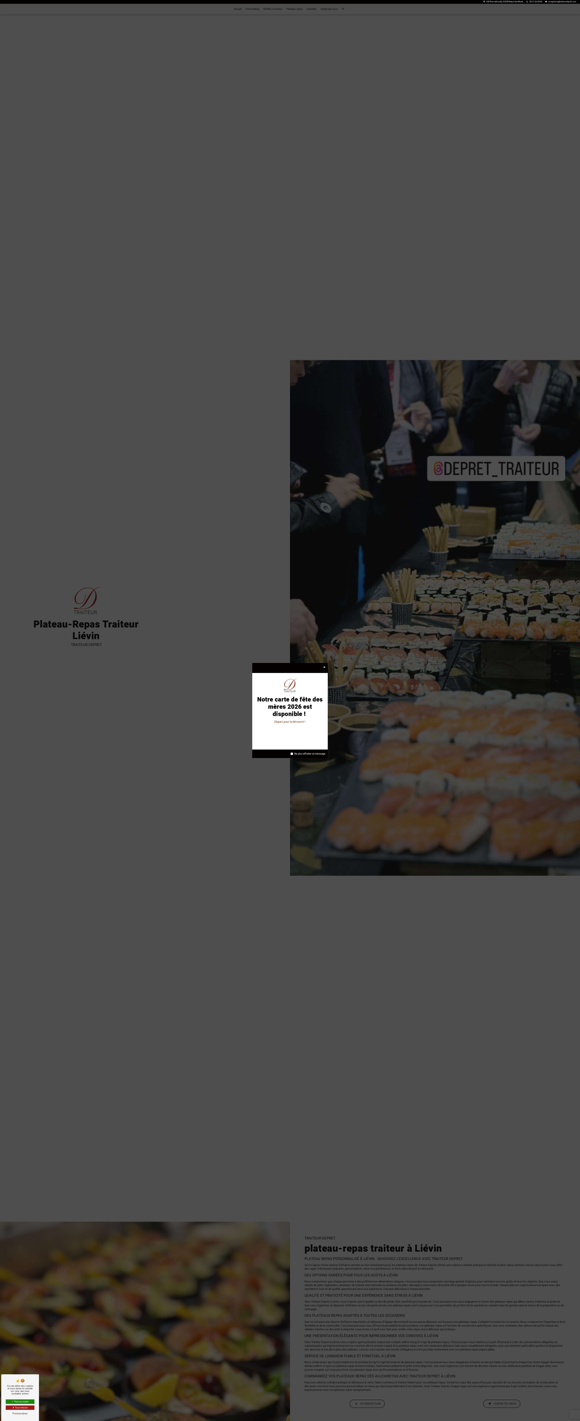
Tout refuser (21, 1407)
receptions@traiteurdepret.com (562, 1)
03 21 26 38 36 (535, 1)
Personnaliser (20, 1413)
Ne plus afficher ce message (309, 754)
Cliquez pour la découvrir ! (290, 722)
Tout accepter (21, 1401)
